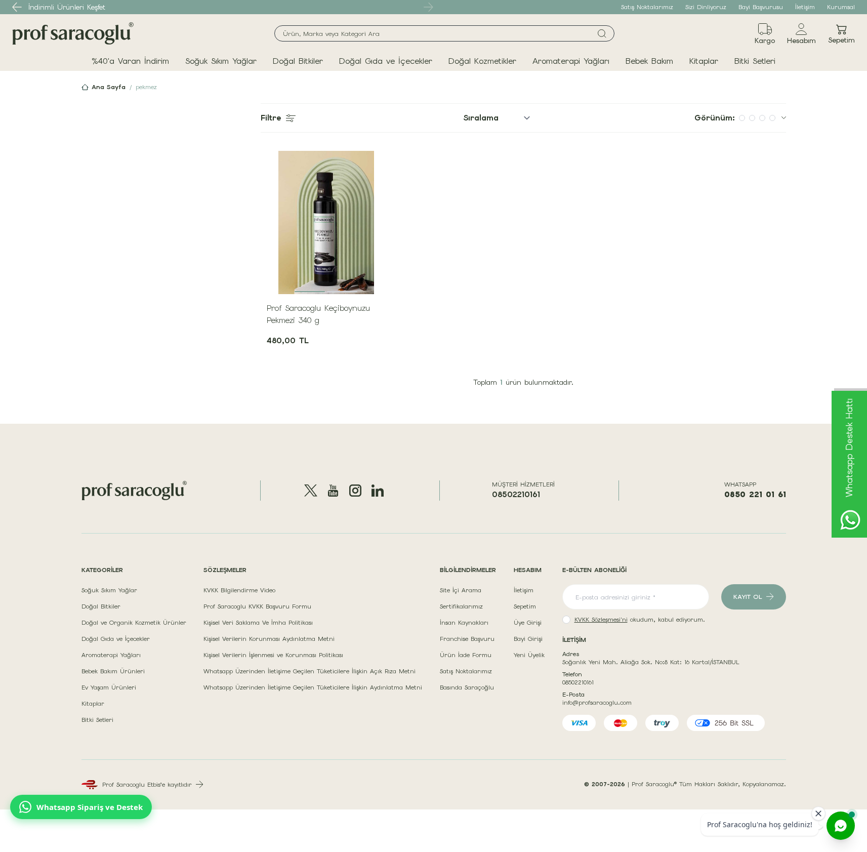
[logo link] (73, 33)
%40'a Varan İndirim (130, 61)
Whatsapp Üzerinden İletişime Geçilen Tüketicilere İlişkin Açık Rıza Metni (309, 671)
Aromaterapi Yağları (570, 61)
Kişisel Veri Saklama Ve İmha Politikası (258, 623)
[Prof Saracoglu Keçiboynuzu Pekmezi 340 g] (326, 222)
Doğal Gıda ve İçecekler (385, 61)
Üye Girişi (528, 623)
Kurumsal (841, 7)
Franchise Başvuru (467, 639)
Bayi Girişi (528, 639)
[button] (17, 7)
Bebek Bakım (649, 61)
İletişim (805, 7)
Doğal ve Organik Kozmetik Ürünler (133, 623)
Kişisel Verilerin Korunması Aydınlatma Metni (269, 639)
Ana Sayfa (109, 87)
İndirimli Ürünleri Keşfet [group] (66, 7)
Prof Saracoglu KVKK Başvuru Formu (257, 606)
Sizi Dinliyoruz (705, 7)
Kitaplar (703, 61)
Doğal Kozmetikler (482, 61)
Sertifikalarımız (461, 606)
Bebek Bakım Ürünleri (113, 671)
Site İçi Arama (460, 590)
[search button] (602, 33)
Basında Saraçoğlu (467, 687)
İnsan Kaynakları (464, 623)
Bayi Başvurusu (760, 7)
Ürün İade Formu (465, 655)
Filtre (271, 117)
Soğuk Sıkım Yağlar (221, 61)
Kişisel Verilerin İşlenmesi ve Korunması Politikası (273, 655)
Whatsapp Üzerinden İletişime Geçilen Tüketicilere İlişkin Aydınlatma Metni (312, 687)
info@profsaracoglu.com (597, 703)
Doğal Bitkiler (298, 61)
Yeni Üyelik (529, 655)
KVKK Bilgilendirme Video (239, 590)
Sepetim (525, 606)
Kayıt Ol (747, 597)
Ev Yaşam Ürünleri (108, 687)
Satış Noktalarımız (647, 7)
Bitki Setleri (754, 61)
